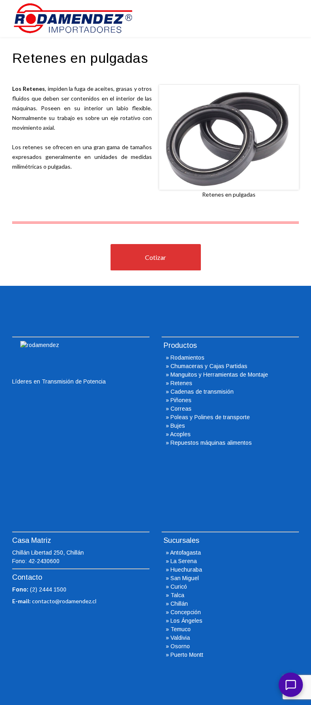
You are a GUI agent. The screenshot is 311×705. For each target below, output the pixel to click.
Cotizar (155, 257)
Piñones (181, 400)
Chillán (179, 603)
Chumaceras (186, 366)
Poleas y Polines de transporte (210, 417)
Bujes (177, 425)
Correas (181, 408)
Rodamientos (187, 357)
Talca (177, 595)
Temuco (180, 629)
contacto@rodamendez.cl (64, 601)
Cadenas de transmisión (202, 391)
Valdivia (180, 637)
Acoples (180, 434)
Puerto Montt (186, 654)
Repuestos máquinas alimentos (211, 442)
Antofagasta (185, 552)
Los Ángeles (186, 620)
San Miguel (184, 578)
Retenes (181, 383)
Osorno (180, 646)
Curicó (178, 586)
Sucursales (181, 540)
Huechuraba (186, 569)
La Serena (183, 561)
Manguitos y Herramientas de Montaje (219, 374)
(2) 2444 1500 (48, 589)
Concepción (185, 612)
